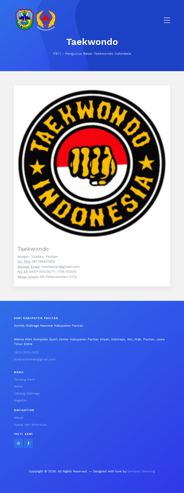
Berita (18, 386)
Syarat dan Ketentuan (30, 424)
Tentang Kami (24, 379)
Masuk (18, 417)
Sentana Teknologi (141, 471)
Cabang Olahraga (26, 393)
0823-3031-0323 (26, 352)
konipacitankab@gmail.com (34, 359)
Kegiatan (20, 400)
